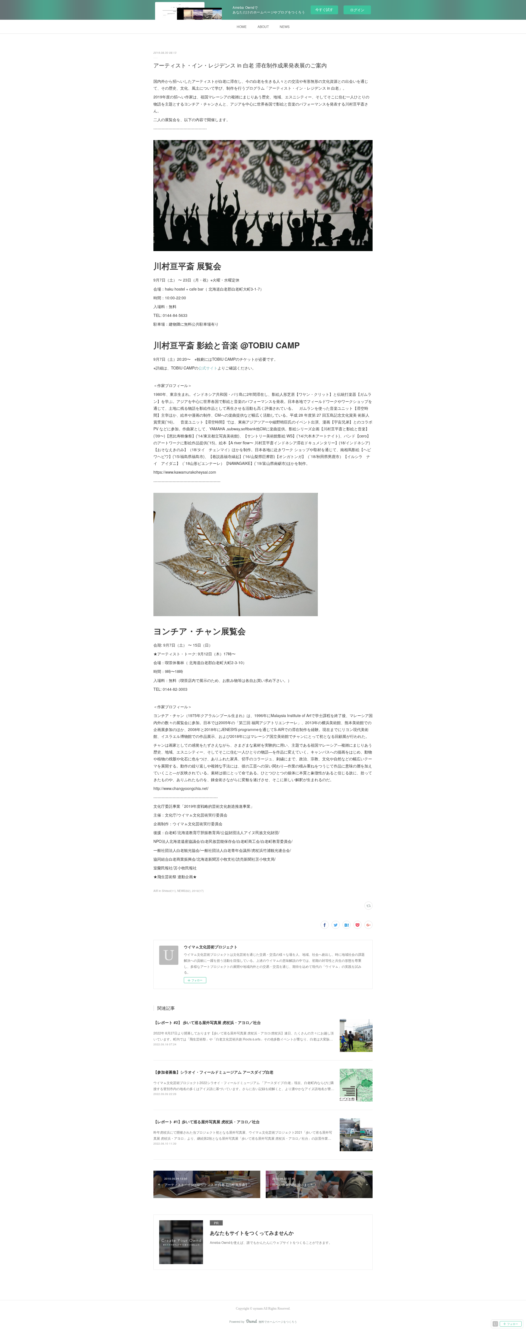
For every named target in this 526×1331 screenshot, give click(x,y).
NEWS (285, 26)
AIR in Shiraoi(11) (164, 891)
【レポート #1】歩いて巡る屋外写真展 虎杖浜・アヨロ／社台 (206, 1121)
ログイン (357, 9)
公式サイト (208, 368)
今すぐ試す (324, 9)
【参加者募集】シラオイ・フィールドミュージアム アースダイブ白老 (213, 1072)
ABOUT (263, 26)
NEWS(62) (183, 891)
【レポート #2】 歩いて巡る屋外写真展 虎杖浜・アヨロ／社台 (207, 1022)
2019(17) (198, 891)
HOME (242, 26)
